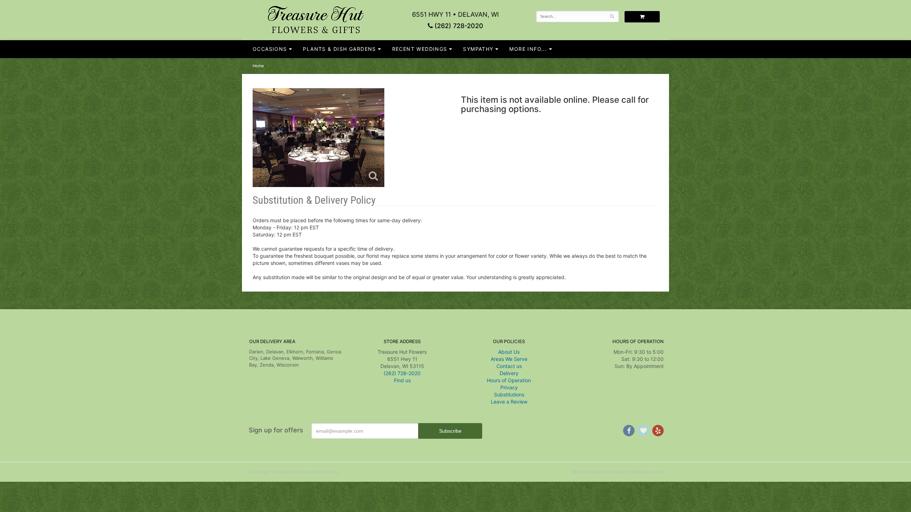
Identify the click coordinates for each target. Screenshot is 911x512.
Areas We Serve (509, 359)
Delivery (509, 373)
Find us (402, 380)
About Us (509, 352)
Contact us (509, 366)
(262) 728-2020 (458, 26)
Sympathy (478, 49)
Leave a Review (509, 402)
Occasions (270, 49)
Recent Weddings (419, 49)
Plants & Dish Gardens (339, 49)
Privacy (509, 387)
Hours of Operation (509, 380)
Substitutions (509, 394)
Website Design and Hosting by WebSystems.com (618, 471)
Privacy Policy (326, 471)
